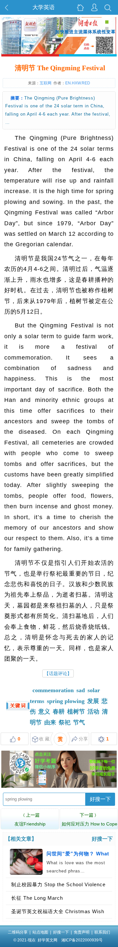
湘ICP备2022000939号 (82, 940)
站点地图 (40, 932)
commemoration (53, 690)
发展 (93, 701)
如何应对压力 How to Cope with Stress (89, 823)
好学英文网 (47, 940)
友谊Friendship (30, 819)
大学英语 (43, 7)
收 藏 (44, 738)
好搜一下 (100, 799)
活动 (93, 711)
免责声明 (81, 932)
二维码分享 (18, 932)
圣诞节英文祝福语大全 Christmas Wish (57, 911)
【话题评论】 (58, 673)
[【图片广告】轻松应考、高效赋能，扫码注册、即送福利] (59, 786)
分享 (83, 738)
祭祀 (64, 722)
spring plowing (66, 701)
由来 (50, 722)
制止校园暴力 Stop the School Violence (58, 884)
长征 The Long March (37, 898)
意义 (44, 711)
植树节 (76, 711)
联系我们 (102, 932)
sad (80, 690)
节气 (79, 722)
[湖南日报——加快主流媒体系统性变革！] (59, 52)
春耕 (59, 711)
